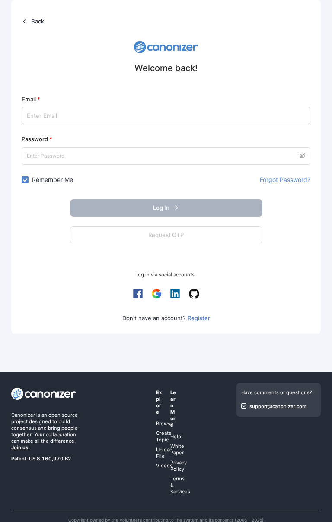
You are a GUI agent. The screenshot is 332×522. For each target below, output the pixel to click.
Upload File (164, 453)
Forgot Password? (285, 179)
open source (63, 415)
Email (31, 99)
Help (175, 437)
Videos (164, 466)
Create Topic (164, 436)
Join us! (20, 447)
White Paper (177, 449)
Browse (164, 424)
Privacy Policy (178, 466)
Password (37, 139)
